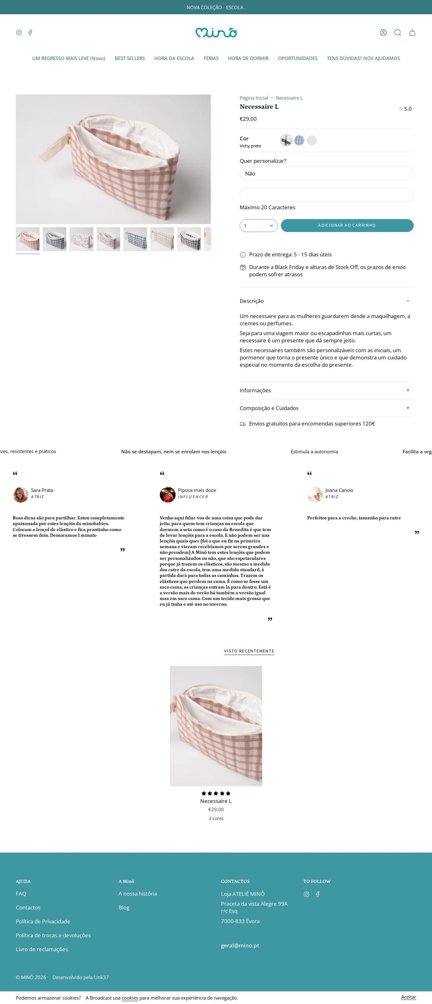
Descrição (252, 300)
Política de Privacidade (43, 921)
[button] (398, 32)
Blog (124, 907)
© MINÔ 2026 (31, 977)
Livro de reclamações (42, 949)
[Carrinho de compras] (412, 32)
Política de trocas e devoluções (53, 935)
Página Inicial (254, 98)
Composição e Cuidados (269, 408)
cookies (130, 998)
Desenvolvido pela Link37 (80, 977)
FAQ (21, 893)
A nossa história (138, 893)
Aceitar (408, 997)
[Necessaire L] (216, 726)
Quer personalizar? (263, 160)
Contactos (28, 907)
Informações (255, 390)
